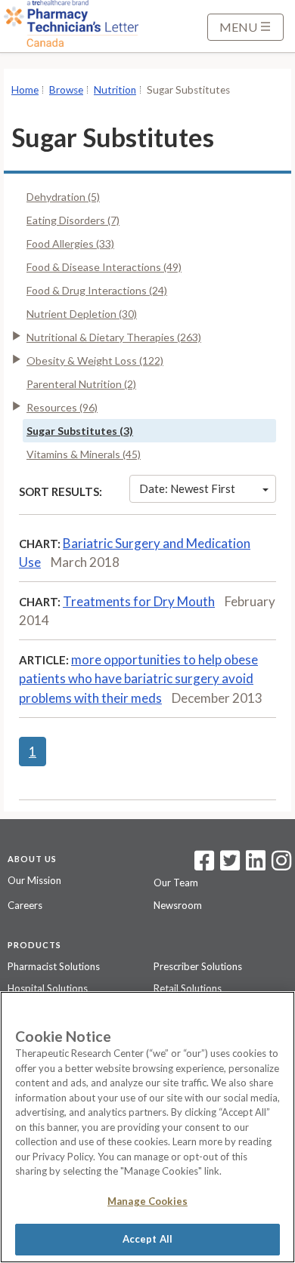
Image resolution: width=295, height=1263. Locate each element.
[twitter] (228, 865)
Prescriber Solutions (198, 966)
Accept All (147, 1239)
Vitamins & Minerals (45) (83, 454)
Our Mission (34, 880)
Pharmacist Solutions (54, 966)
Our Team (176, 882)
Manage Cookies (147, 1201)
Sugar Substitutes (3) (79, 430)
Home (25, 90)
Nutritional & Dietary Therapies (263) (113, 337)
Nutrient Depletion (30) (81, 313)
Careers (25, 905)
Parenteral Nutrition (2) (81, 383)
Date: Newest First (187, 488)
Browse (66, 90)
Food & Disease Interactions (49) (104, 266)
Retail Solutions (188, 988)
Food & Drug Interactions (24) (96, 290)
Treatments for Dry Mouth (139, 601)
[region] (147, 1127)
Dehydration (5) (63, 196)
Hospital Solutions (48, 988)
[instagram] (281, 865)
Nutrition (115, 90)
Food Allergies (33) (70, 243)
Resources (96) (62, 407)
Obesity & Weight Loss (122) (94, 360)
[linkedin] (255, 865)
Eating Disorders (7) (73, 220)
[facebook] (204, 865)
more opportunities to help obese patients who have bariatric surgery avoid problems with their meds (138, 679)
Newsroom (178, 905)
